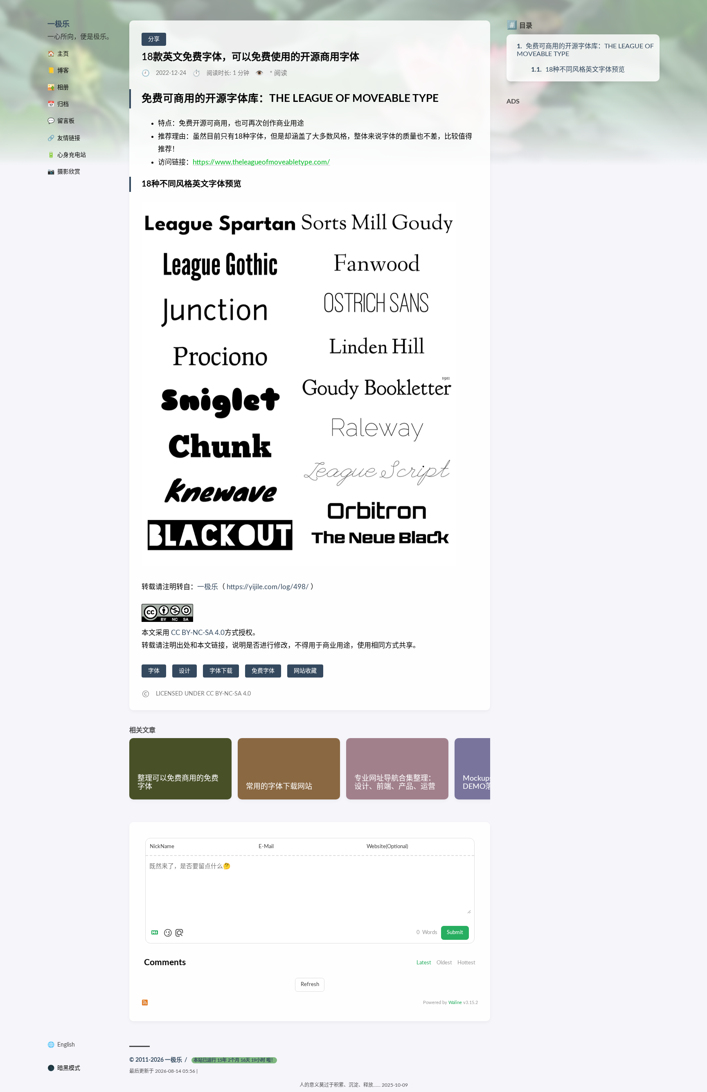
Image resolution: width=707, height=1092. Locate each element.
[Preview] (179, 933)
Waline (455, 1002)
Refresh (310, 984)
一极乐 (58, 24)
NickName (162, 846)
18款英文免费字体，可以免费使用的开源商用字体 (250, 57)
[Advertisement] (583, 167)
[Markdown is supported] (156, 933)
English (66, 1045)
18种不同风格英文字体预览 (585, 69)
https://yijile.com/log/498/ (268, 586)
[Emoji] (168, 933)
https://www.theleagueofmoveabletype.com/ (261, 162)
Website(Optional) (387, 846)
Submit (455, 932)
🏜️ (58, 87)
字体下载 (220, 671)
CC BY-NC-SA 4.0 (197, 632)
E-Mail (266, 846)
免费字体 (263, 671)
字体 (154, 671)
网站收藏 (305, 671)
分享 (154, 39)
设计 (184, 671)
